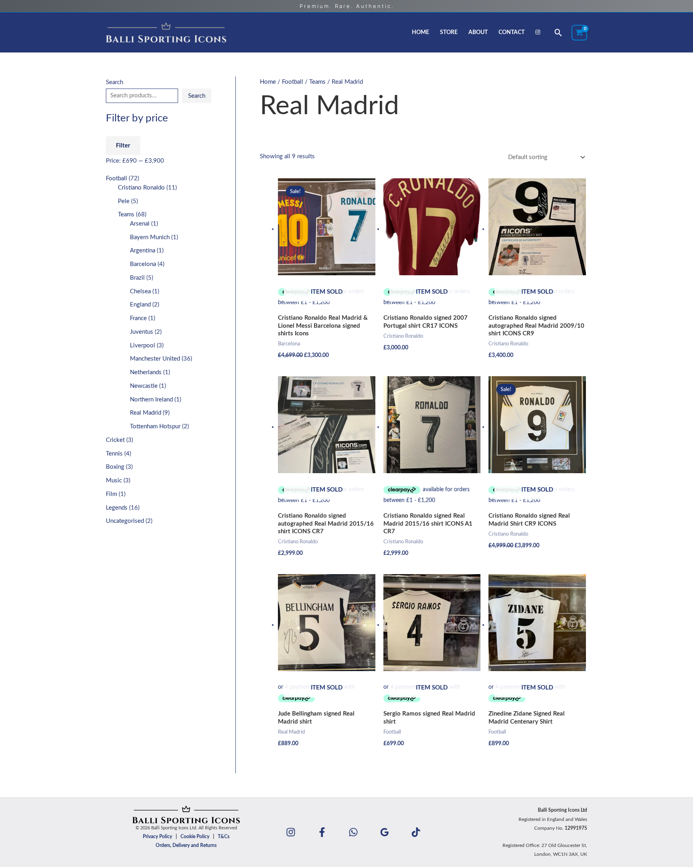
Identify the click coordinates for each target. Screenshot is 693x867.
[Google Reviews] (384, 832)
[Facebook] (322, 832)
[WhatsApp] (353, 832)
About (478, 32)
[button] (558, 33)
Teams (317, 82)
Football (292, 82)
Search (114, 82)
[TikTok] (416, 832)
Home (420, 32)
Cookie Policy (194, 836)
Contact (511, 32)
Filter (123, 146)
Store (449, 32)
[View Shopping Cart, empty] (579, 32)
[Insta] (291, 832)
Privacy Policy (157, 836)
